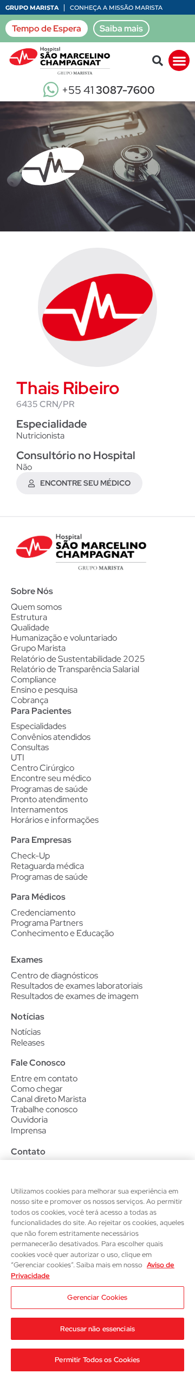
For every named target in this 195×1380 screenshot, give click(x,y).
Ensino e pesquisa (44, 689)
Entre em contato (44, 1078)
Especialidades (38, 726)
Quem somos (36, 606)
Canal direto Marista (48, 1099)
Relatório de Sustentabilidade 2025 (78, 659)
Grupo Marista (31, 7)
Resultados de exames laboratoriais (76, 986)
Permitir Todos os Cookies (97, 1359)
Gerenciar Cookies (97, 1297)
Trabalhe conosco (44, 1109)
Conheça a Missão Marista (116, 7)
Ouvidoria (29, 1119)
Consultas (30, 747)
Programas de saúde (49, 789)
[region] (97, 1270)
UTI (17, 757)
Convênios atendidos (50, 737)
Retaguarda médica (47, 866)
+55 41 (108, 90)
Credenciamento (43, 912)
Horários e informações (55, 820)
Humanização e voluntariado (64, 637)
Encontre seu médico (51, 778)
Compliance (33, 679)
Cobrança (29, 700)
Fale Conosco (38, 1062)
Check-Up (30, 855)
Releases (27, 1042)
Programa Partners (47, 923)
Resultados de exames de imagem (75, 996)
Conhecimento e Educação (62, 933)
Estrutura (29, 617)
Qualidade (30, 627)
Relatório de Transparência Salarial (75, 669)
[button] (157, 61)
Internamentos (39, 809)
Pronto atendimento (49, 799)
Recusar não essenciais (97, 1328)
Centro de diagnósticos (54, 975)
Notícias (26, 1032)
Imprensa (28, 1130)
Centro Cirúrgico (42, 768)
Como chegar (37, 1088)
